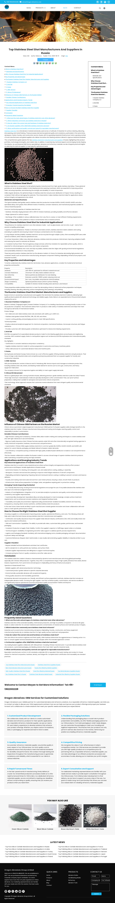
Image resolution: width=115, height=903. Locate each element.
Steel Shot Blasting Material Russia (43, 671)
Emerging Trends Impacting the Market (18, 105)
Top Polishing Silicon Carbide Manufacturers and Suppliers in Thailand (82, 849)
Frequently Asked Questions (14, 115)
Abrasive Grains (73, 875)
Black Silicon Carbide (45, 829)
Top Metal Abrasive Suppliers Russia (69, 671)
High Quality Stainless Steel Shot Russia (18, 671)
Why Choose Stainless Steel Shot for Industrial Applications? (24, 74)
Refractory (71, 880)
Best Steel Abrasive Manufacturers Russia (18, 668)
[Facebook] (97, 2)
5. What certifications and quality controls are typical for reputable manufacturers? (32, 128)
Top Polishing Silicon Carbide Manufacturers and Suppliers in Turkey (29, 852)
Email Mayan (98, 685)
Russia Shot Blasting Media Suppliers (46, 668)
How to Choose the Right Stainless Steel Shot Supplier (22, 108)
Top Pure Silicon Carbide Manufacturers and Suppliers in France (80, 847)
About (48, 880)
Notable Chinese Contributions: (16, 97)
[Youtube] (105, 2)
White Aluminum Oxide (95, 829)
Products (49, 878)
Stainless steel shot (10, 131)
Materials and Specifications (15, 71)
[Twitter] (13, 891)
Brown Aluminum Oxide (70, 829)
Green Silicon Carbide (20, 829)
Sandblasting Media (74, 878)
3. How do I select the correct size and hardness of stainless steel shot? (28, 123)
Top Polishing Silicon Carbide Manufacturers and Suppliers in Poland (29, 856)
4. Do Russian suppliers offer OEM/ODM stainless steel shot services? (27, 126)
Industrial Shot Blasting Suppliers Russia (68, 674)
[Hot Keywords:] (100, 8)
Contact (49, 885)
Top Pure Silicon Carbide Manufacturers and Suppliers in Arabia (27, 849)
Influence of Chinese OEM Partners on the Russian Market (24, 95)
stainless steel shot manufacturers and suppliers (47, 140)
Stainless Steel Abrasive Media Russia (40, 674)
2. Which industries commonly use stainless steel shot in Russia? (26, 121)
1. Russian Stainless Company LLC (16, 82)
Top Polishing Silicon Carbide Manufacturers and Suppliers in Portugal (82, 856)
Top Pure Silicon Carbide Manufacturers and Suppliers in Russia (27, 847)
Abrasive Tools (72, 883)
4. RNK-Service (10, 90)
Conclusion (9, 113)
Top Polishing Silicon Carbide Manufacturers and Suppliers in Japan (81, 854)
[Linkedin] (101, 2)
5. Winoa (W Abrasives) (13, 92)
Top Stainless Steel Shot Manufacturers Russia (20, 665)
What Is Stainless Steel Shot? (15, 69)
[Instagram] (108, 2)
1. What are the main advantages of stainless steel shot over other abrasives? (30, 118)
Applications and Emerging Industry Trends (19, 100)
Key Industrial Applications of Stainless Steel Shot (21, 102)
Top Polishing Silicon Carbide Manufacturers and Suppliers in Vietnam (82, 852)
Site (66, 56)
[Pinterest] (23, 891)
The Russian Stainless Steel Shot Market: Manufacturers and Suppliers (27, 79)
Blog (47, 883)
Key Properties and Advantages (15, 77)
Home (48, 875)
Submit (96, 894)
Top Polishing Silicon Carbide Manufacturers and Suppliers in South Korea (31, 854)
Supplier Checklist (11, 110)
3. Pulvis (8, 87)
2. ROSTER (9, 84)
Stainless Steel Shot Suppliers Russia (49, 665)
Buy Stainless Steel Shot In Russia (16, 674)
